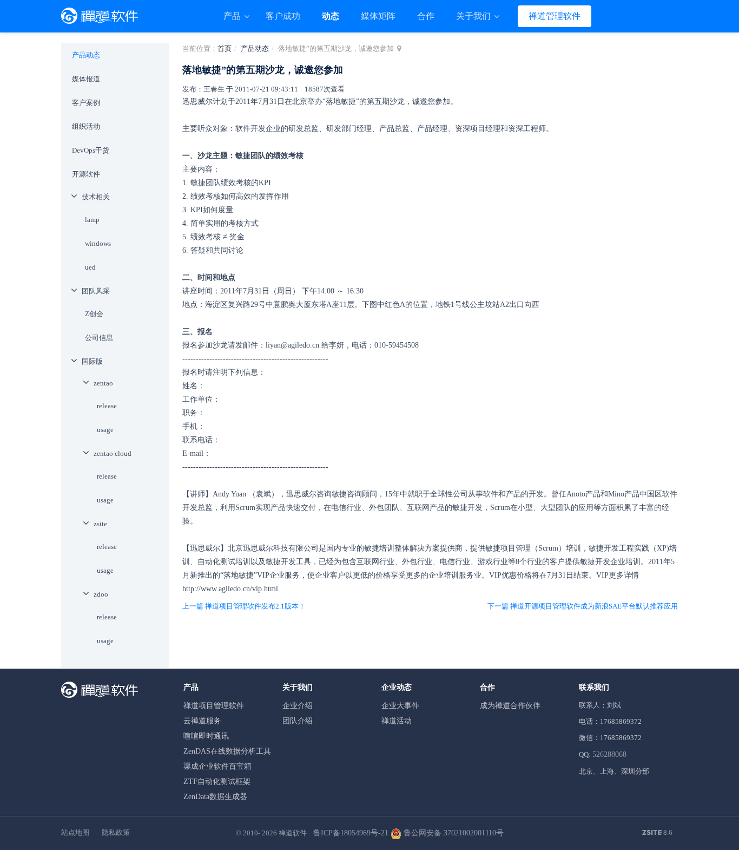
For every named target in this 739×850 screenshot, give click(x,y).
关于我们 (474, 16)
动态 (330, 16)
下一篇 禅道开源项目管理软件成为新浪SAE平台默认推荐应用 (582, 606)
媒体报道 (86, 79)
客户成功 (283, 16)
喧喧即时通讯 (206, 736)
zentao (103, 383)
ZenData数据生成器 (215, 797)
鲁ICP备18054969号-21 (350, 833)
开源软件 (86, 174)
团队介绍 (297, 721)
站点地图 (75, 832)
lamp (92, 219)
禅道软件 (293, 833)
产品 (233, 16)
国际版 (92, 361)
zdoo (101, 594)
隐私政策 (116, 832)
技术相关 (96, 197)
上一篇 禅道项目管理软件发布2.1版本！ (244, 606)
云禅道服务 (202, 721)
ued (90, 267)
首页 (224, 48)
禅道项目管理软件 (213, 706)
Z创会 (94, 314)
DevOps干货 (90, 150)
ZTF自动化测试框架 (216, 781)
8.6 (657, 833)
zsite (100, 524)
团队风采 (96, 291)
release (107, 406)
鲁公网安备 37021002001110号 (452, 833)
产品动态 (255, 48)
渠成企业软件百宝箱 (217, 766)
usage (105, 430)
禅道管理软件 (554, 16)
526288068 (609, 754)
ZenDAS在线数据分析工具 (227, 751)
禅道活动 (396, 721)
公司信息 (99, 338)
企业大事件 (400, 706)
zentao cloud (112, 453)
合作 (425, 16)
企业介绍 (297, 706)
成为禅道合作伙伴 (510, 706)
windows (98, 243)
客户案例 (86, 103)
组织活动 (86, 126)
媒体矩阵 (378, 16)
